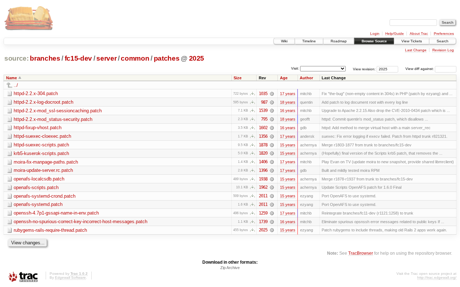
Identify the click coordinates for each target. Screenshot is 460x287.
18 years (287, 102)
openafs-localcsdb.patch (39, 179)
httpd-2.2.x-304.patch (36, 93)
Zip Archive (230, 267)
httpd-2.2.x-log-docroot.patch (43, 102)
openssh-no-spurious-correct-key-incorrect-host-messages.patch (80, 221)
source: (16, 58)
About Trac (419, 34)
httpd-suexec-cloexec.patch (42, 136)
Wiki (284, 41)
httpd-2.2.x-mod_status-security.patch (53, 119)
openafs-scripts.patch (36, 187)
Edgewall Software (70, 277)
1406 (263, 161)
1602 (263, 127)
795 (264, 119)
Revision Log (443, 50)
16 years (287, 110)
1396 (263, 170)
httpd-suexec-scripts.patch (41, 144)
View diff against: (420, 69)
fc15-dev (78, 58)
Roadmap (339, 41)
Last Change (416, 50)
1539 (263, 110)
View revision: (364, 69)
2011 (263, 195)
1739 (263, 221)
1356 (263, 136)
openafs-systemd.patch (38, 204)
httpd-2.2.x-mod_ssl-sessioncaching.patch (58, 110)
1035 (263, 93)
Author (306, 78)
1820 (263, 153)
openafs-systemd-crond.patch (44, 196)
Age (284, 78)
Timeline (309, 41)
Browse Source (374, 41)
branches (45, 58)
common (135, 58)
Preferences (444, 34)
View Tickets (411, 41)
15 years (287, 145)
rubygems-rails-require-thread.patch (50, 230)
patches (167, 58)
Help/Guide (394, 34)
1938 (263, 179)
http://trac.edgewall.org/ (436, 277)
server (106, 58)
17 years (287, 93)
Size (238, 78)
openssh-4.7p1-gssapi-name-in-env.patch (56, 213)
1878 (263, 144)
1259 (263, 213)
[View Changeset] (272, 93)
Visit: (295, 68)
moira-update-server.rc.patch (43, 170)
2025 (196, 58)
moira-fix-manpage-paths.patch (46, 162)
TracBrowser (360, 253)
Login (375, 34)
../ (16, 85)
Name (11, 78)
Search (442, 41)
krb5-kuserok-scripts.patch (41, 153)
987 (264, 102)
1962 (263, 187)
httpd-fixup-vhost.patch (37, 127)
